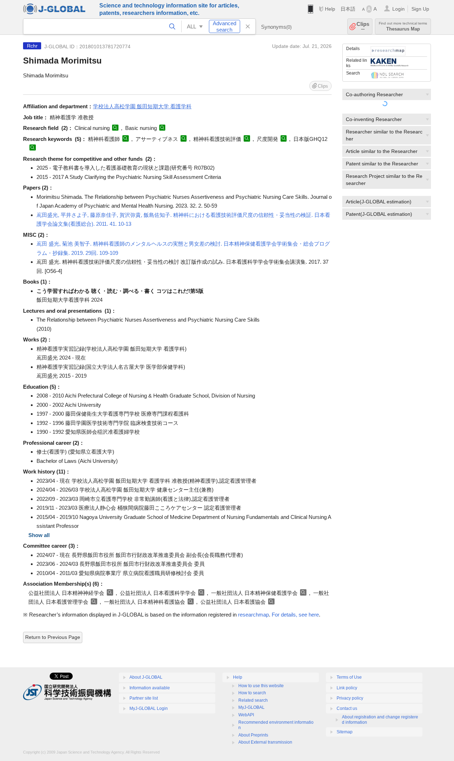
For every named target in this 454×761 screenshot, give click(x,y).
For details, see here (295, 615)
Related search (253, 700)
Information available (149, 687)
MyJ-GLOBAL (251, 707)
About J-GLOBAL (145, 677)
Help (330, 9)
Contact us (347, 708)
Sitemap (345, 731)
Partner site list (143, 698)
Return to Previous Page (52, 637)
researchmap (253, 615)
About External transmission (265, 742)
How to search (252, 692)
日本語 (347, 9)
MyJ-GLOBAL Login (148, 708)
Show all (39, 535)
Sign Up (420, 9)
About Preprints (253, 735)
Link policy (347, 687)
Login (398, 9)
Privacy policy (350, 698)
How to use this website (261, 685)
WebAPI (246, 714)
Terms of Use (349, 677)
